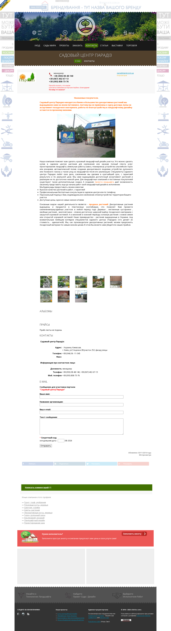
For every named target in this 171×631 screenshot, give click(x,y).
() (38, 487)
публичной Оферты (143, 616)
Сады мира (50, 45)
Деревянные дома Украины (67, 616)
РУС (40, 34)
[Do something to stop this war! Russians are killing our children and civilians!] (5, 5)
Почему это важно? (57, 90)
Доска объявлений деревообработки (70, 620)
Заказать (77, 45)
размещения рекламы (96, 616)
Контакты (91, 45)
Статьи (104, 45)
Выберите (133, 595)
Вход (131, 33)
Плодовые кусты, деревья (36, 505)
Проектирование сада (34, 523)
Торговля (131, 45)
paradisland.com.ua (125, 73)
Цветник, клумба (32, 507)
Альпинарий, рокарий (34, 518)
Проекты (64, 45)
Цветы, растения (32, 510)
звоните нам (104, 618)
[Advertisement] (86, 253)
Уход (37, 45)
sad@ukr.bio (92, 618)
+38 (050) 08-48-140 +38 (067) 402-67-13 (61, 77)
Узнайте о (38, 595)
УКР (40, 31)
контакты (89, 61)
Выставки (117, 45)
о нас (78, 61)
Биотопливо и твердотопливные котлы (70, 618)
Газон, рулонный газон (34, 515)
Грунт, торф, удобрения (35, 502)
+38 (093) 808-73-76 (59, 81)
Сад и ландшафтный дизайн (67, 614)
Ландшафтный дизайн (34, 520)
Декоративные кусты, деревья (38, 512)
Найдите (84, 595)
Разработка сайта (94, 622)
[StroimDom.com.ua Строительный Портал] (126, 621)
